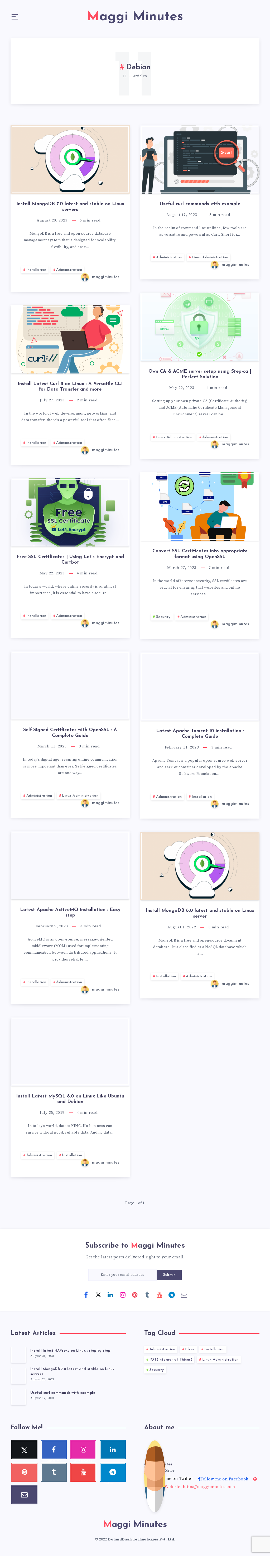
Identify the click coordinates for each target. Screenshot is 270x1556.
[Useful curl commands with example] (18, 1396)
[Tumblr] (147, 1294)
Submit (169, 1275)
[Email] (184, 1294)
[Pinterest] (135, 1294)
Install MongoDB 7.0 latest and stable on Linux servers (70, 207)
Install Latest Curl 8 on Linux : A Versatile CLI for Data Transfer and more (70, 387)
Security (163, 617)
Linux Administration (210, 257)
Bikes (190, 1349)
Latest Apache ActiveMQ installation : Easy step (70, 913)
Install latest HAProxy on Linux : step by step (70, 1350)
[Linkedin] (110, 1294)
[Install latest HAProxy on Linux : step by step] (18, 1354)
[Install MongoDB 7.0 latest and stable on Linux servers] (18, 1375)
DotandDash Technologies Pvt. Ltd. (141, 1539)
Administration (69, 270)
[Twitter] (98, 1294)
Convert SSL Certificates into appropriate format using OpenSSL (200, 554)
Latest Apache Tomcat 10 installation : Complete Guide (200, 734)
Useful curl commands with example (200, 204)
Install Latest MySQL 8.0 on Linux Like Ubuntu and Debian (70, 1099)
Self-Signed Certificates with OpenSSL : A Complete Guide (70, 733)
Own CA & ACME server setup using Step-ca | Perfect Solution (199, 374)
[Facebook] (86, 1294)
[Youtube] (160, 1294)
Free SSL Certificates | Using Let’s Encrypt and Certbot (70, 560)
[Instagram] (123, 1294)
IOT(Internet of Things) (171, 1360)
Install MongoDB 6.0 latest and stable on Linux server (200, 913)
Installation (36, 270)
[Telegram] (172, 1294)
